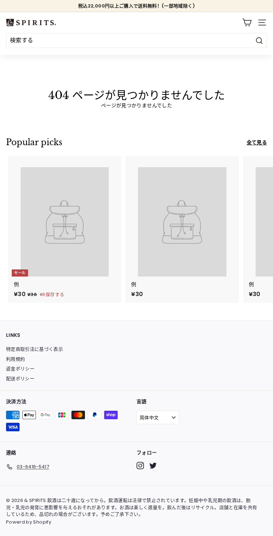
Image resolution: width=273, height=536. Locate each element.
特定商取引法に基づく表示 (34, 349)
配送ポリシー (20, 378)
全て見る (257, 142)
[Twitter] (153, 465)
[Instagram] (140, 465)
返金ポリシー (20, 368)
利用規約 (15, 359)
